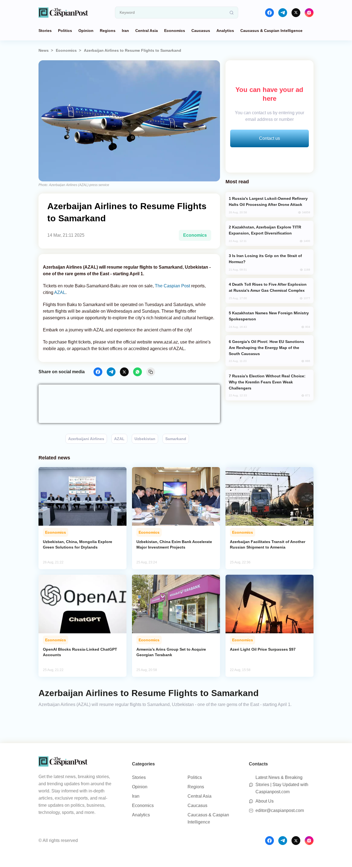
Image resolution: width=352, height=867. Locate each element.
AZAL (59, 292)
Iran (125, 30)
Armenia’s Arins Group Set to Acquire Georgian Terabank (171, 652)
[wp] (137, 371)
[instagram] (309, 12)
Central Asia (146, 30)
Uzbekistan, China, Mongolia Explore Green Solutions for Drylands (77, 544)
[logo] (63, 12)
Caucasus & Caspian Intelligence (271, 30)
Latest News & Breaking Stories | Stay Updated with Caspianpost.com (281, 784)
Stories (45, 30)
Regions (108, 30)
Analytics (225, 30)
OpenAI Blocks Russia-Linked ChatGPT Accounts (80, 652)
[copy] (150, 371)
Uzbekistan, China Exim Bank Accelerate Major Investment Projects (174, 544)
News (43, 50)
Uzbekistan (144, 439)
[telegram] (282, 12)
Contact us (269, 138)
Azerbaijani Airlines (86, 439)
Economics (174, 30)
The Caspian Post (172, 285)
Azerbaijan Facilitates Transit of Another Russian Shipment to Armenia (267, 544)
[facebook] (269, 12)
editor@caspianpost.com (279, 810)
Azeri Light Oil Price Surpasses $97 (263, 649)
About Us (264, 801)
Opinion (86, 30)
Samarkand (175, 439)
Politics (65, 30)
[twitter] (296, 12)
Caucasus (200, 30)
